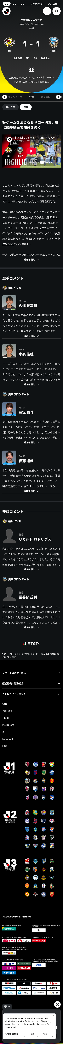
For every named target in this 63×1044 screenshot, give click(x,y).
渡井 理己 (18, 223)
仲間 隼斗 (52, 217)
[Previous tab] (4, 97)
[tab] (15, 97)
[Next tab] (58, 97)
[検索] (56, 11)
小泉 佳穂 (17, 58)
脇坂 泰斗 (45, 58)
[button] (47, 11)
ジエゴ (43, 228)
